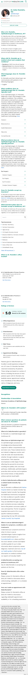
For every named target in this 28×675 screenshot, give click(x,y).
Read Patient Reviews (8, 387)
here (18, 116)
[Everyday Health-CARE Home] (14, 1)
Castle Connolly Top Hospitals (10, 518)
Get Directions (7, 280)
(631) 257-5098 (14, 25)
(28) (9, 18)
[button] (26, 1)
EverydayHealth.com (7, 539)
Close (25, 674)
